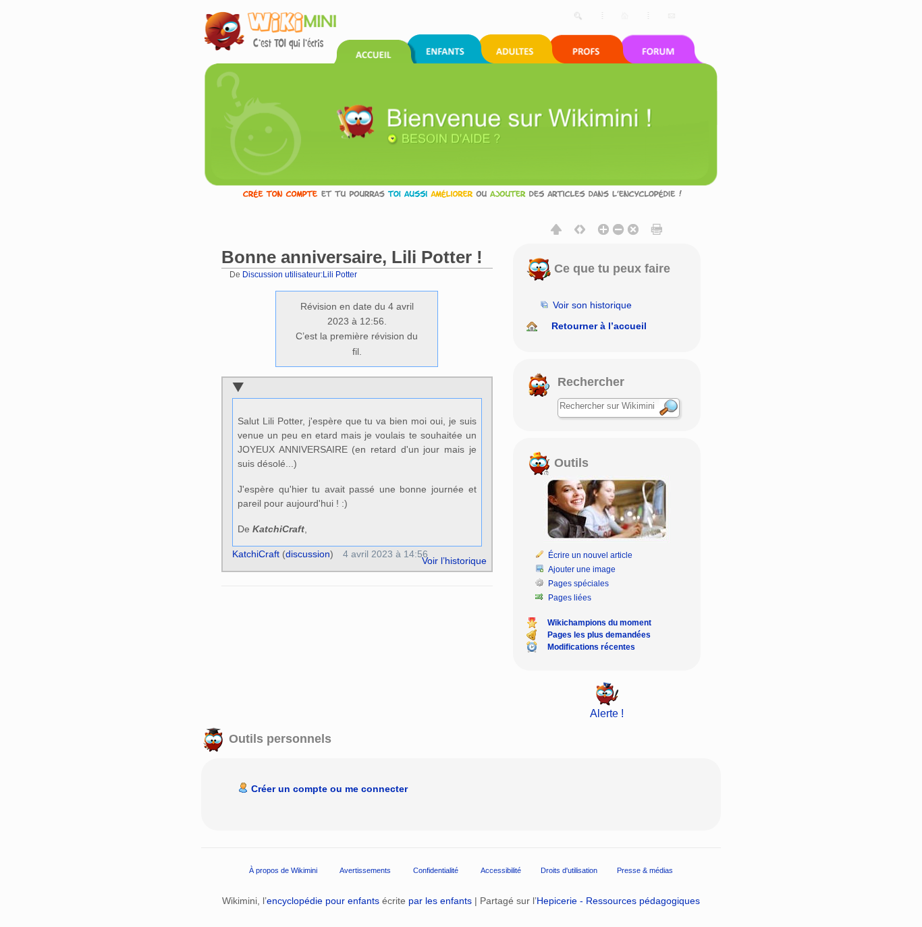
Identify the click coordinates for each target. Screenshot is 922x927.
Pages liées (569, 597)
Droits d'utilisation (569, 870)
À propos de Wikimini (283, 870)
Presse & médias (645, 870)
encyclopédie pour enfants (323, 900)
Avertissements (365, 870)
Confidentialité (435, 870)
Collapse (238, 388)
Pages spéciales (578, 583)
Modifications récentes (591, 647)
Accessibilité (501, 870)
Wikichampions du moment (599, 622)
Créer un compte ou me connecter (329, 788)
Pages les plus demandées (599, 635)
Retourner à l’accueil (599, 325)
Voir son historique (592, 305)
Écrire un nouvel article (590, 555)
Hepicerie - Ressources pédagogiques (618, 900)
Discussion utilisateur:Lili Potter (299, 274)
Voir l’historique (454, 560)
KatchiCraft (255, 554)
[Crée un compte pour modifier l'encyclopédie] (461, 193)
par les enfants (440, 900)
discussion (308, 554)
